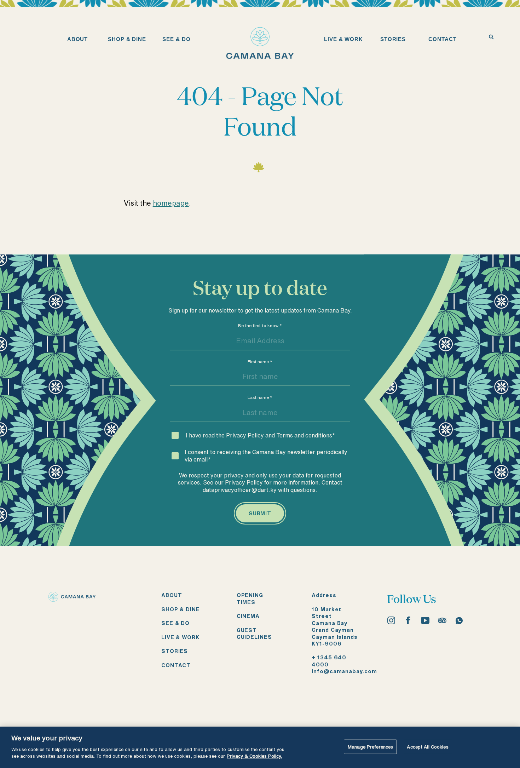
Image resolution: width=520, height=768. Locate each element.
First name (260, 361)
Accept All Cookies (427, 746)
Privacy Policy (245, 435)
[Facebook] (408, 620)
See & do (175, 623)
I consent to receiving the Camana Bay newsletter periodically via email (266, 455)
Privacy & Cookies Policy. (254, 756)
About (171, 595)
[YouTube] (425, 620)
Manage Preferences (370, 746)
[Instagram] (391, 620)
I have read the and (260, 435)
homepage (171, 203)
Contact (176, 665)
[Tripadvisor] (442, 620)
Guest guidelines (254, 633)
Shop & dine (180, 609)
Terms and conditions (304, 435)
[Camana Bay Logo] (72, 599)
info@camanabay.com (344, 671)
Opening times (250, 598)
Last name (260, 397)
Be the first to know (260, 325)
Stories (174, 651)
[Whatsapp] (459, 620)
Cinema (248, 616)
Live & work (180, 637)
